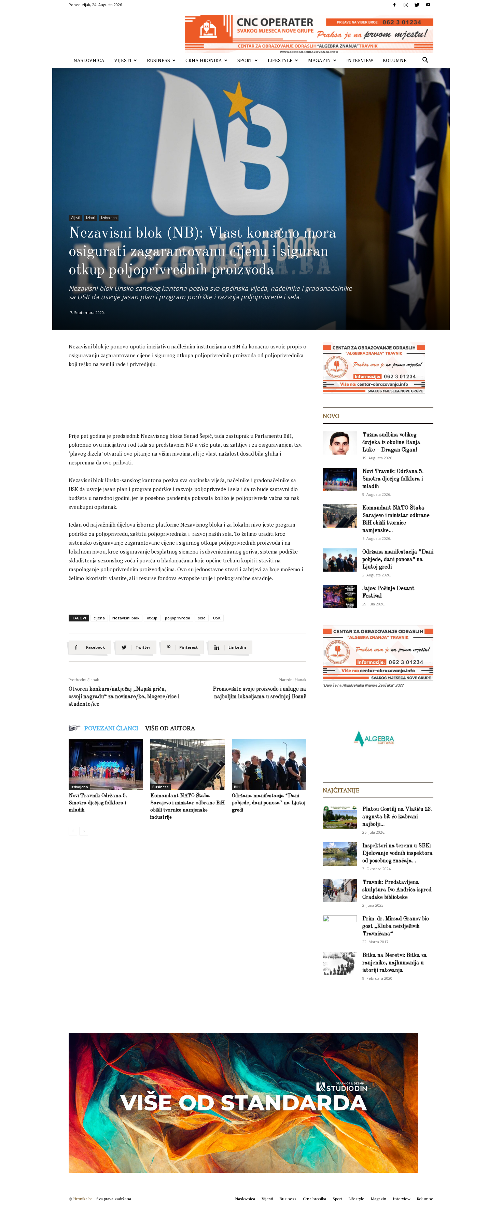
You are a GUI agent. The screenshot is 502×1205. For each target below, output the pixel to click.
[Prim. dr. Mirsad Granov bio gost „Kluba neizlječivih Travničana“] (340, 925)
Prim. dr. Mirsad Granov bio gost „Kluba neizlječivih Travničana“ (395, 926)
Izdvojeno (108, 217)
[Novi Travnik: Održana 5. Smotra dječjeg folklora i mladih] (106, 764)
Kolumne (395, 60)
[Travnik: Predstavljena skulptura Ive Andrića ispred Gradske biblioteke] (340, 890)
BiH (237, 787)
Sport (244, 60)
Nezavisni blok (125, 617)
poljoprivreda (177, 617)
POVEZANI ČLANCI (111, 728)
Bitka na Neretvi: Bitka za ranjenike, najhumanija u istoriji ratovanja (394, 963)
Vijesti (122, 60)
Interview (359, 60)
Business (158, 60)
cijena (99, 617)
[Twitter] (417, 5)
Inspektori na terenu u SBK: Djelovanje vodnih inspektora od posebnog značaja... (397, 853)
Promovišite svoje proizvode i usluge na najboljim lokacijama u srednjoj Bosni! (259, 693)
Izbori (90, 217)
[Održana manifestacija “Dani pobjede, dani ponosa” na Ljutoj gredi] (269, 764)
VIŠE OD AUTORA (170, 728)
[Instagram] (406, 5)
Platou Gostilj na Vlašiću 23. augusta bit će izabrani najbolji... (397, 817)
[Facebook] (394, 5)
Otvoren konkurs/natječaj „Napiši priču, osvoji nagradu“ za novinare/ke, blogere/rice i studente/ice (124, 697)
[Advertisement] (193, 393)
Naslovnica (88, 60)
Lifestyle (280, 60)
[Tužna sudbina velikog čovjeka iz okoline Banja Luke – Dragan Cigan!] (340, 443)
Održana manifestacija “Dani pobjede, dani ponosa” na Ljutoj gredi (268, 803)
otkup (152, 617)
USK (217, 617)
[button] (425, 61)
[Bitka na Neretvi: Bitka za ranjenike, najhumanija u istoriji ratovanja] (340, 963)
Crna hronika (203, 60)
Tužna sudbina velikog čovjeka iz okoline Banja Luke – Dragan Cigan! (391, 442)
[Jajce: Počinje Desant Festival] (340, 596)
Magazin (319, 60)
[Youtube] (428, 5)
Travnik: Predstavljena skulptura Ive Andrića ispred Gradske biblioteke (397, 890)
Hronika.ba (83, 1198)
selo (202, 617)
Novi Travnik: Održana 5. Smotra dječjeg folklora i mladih (98, 803)
